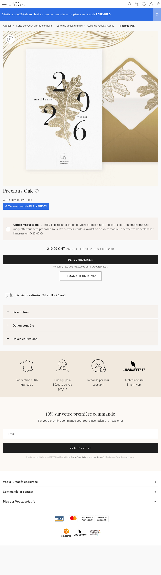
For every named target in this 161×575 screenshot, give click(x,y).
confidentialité (79, 457)
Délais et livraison (25, 339)
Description (20, 312)
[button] (157, 15)
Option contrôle (23, 325)
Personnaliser (80, 259)
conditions (97, 457)
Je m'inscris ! (80, 447)
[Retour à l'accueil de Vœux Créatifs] (17, 6)
